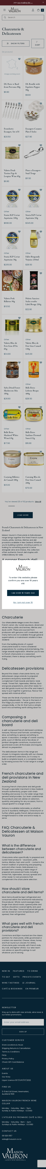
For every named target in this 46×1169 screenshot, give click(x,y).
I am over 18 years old (23, 593)
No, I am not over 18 (23, 602)
